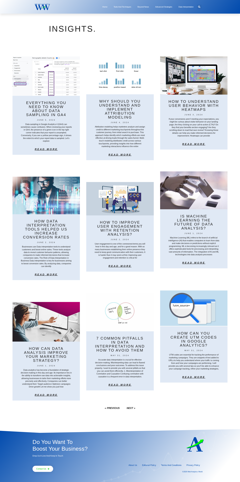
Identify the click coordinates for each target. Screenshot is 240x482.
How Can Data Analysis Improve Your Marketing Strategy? (46, 354)
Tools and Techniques (122, 7)
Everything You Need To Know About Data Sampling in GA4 (46, 109)
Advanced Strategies (163, 7)
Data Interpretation (186, 7)
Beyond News (143, 7)
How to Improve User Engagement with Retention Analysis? (120, 228)
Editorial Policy (149, 465)
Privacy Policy (193, 465)
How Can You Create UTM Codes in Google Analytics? (193, 339)
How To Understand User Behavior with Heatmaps (193, 105)
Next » (131, 408)
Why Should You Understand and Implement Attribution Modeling (120, 109)
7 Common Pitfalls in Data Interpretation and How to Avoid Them (120, 344)
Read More (46, 149)
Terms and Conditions (171, 465)
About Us (132, 465)
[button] (199, 7)
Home (104, 7)
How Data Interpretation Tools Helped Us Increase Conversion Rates (46, 229)
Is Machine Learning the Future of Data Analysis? (193, 222)
